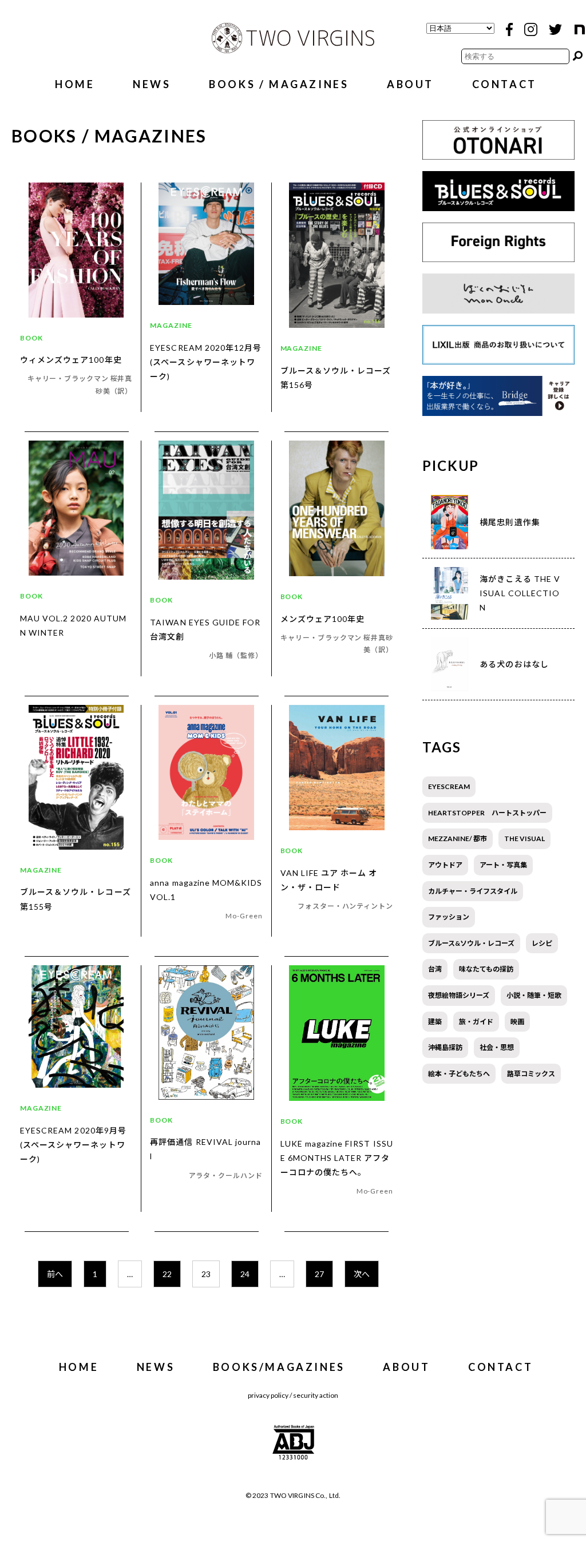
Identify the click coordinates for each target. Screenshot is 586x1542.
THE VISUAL (524, 838)
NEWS (152, 84)
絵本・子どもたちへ (459, 1073)
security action (315, 1395)
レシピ (542, 943)
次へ (362, 1274)
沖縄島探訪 (445, 1047)
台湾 (435, 969)
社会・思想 (497, 1047)
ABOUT (410, 84)
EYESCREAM (449, 786)
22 (167, 1274)
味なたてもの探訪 (486, 969)
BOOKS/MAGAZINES (279, 1367)
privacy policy (268, 1395)
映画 (517, 1021)
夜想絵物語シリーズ (458, 995)
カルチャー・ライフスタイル (472, 891)
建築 (435, 1021)
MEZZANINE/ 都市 (457, 838)
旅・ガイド (476, 1021)
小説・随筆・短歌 (533, 995)
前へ (55, 1274)
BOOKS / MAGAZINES (279, 84)
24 (245, 1274)
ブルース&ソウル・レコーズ (471, 943)
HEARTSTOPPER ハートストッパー (487, 812)
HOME (74, 84)
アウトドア (445, 865)
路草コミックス (531, 1073)
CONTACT (504, 84)
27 (319, 1274)
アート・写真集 (503, 865)
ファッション (448, 917)
